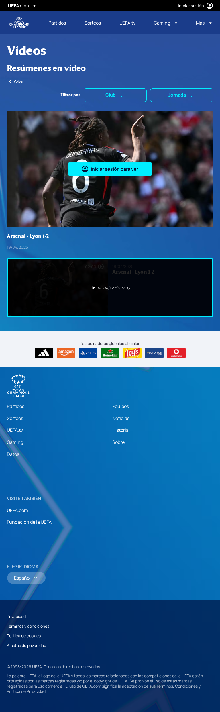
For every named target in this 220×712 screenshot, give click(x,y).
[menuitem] (59, 22)
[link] (57, 22)
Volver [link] (19, 81)
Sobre (118, 442)
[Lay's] (132, 353)
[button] (165, 22)
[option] (110, 287)
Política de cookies (24, 635)
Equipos (120, 406)
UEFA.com (17, 510)
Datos (13, 454)
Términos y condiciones (28, 626)
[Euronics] (154, 353)
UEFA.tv (15, 430)
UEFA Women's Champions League (19, 22)
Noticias (120, 418)
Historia (120, 430)
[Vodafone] (176, 353)
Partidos (15, 406)
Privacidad (16, 616)
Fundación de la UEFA (29, 522)
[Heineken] (110, 353)
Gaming (15, 442)
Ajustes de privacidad (26, 645)
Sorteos (15, 418)
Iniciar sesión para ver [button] (114, 169)
